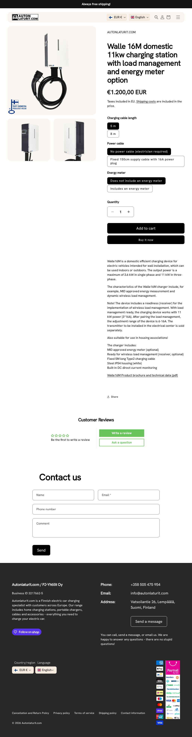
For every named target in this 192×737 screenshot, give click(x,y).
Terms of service (84, 713)
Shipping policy (107, 713)
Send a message (148, 621)
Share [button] (114, 396)
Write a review (122, 433)
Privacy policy (61, 713)
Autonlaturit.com (32, 723)
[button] (178, 17)
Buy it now (146, 240)
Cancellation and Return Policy (30, 713)
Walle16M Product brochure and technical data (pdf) (142, 375)
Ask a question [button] (122, 442)
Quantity (113, 202)
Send (41, 550)
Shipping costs (146, 101)
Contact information (133, 713)
